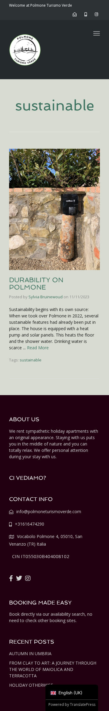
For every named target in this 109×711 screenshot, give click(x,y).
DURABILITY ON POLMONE (36, 283)
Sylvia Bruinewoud (45, 297)
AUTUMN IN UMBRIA (30, 653)
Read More (38, 347)
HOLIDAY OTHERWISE (31, 685)
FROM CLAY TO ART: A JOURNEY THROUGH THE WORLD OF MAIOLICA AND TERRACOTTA (52, 669)
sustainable (30, 360)
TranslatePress (82, 704)
